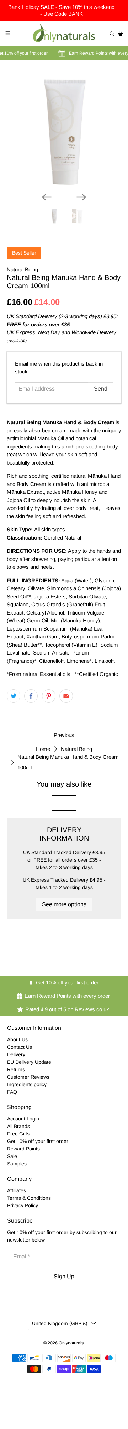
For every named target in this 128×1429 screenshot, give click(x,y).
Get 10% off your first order (37, 1141)
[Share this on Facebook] (31, 696)
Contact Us (19, 1047)
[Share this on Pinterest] (48, 696)
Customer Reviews (28, 1077)
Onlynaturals (71, 1342)
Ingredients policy (27, 1084)
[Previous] (46, 197)
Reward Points (23, 1149)
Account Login (23, 1119)
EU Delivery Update (29, 1062)
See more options (64, 904)
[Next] (81, 197)
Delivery (16, 1054)
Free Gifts (18, 1134)
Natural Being (22, 269)
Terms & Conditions (29, 1198)
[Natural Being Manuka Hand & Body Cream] (64, 128)
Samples (17, 1164)
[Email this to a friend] (66, 696)
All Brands (18, 1126)
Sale (12, 1156)
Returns (16, 1069)
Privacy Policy (22, 1205)
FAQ (12, 1092)
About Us (17, 1039)
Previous (64, 735)
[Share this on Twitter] (13, 696)
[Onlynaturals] (64, 34)
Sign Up (64, 1276)
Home (43, 749)
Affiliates (16, 1190)
